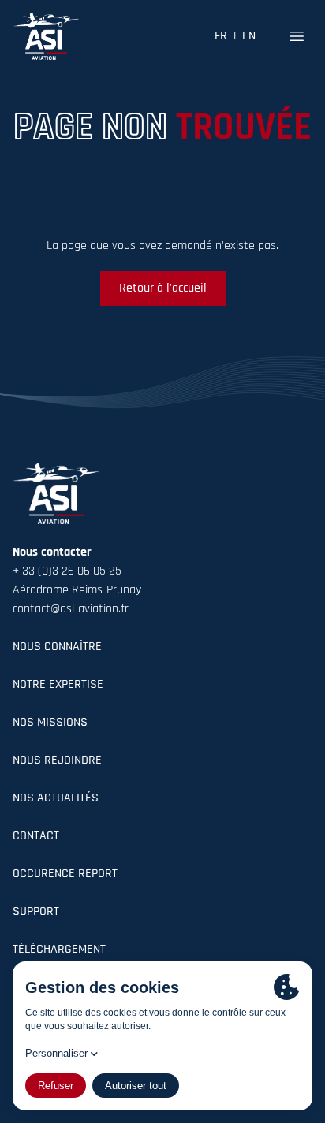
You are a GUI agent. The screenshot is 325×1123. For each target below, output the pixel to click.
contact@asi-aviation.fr (71, 609)
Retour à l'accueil (163, 288)
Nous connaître (57, 647)
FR (221, 36)
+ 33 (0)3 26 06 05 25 (67, 571)
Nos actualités (56, 798)
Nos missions (50, 722)
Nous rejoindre (57, 760)
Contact (36, 836)
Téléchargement (59, 949)
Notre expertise (58, 685)
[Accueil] (46, 36)
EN (249, 36)
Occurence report (65, 874)
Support (36, 911)
